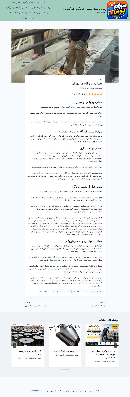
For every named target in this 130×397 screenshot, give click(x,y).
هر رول (80, 223)
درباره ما (37, 12)
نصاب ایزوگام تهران (79, 291)
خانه (43, 2)
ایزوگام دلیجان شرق (98, 304)
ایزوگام (100, 79)
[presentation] (102, 335)
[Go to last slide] (115, 345)
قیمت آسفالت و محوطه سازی (36, 304)
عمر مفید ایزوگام (54, 260)
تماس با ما (19, 12)
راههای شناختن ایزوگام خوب (66, 351)
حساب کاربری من (28, 18)
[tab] (69, 369)
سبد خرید (28, 12)
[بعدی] (14, 345)
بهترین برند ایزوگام (73, 107)
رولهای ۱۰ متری (85, 218)
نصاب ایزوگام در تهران (63, 291)
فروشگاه (46, 12)
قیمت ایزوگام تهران (94, 291)
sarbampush (94, 88)
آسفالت (56, 209)
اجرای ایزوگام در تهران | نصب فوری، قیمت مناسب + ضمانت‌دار (102, 354)
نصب (76, 218)
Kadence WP (36, 391)
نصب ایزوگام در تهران (47, 291)
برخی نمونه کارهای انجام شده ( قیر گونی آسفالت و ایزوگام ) (28, 7)
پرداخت (10, 12)
